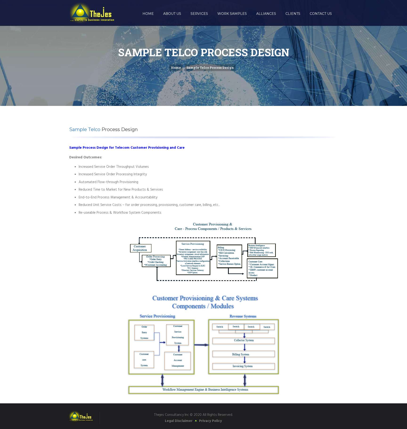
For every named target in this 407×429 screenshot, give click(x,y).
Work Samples (232, 14)
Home (148, 14)
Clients (292, 14)
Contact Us (321, 14)
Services (199, 14)
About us (172, 14)
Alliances (266, 14)
